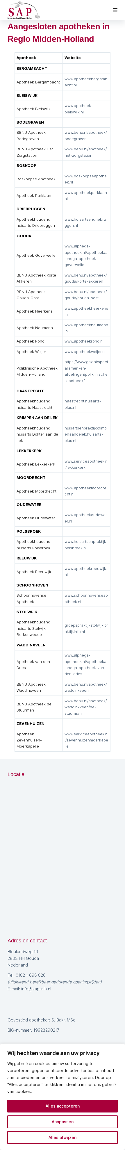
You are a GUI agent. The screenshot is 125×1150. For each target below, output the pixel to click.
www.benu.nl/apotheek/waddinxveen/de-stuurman (86, 707)
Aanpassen (63, 1121)
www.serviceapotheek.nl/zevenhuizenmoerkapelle (86, 740)
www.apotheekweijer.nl (85, 351)
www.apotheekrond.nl (84, 341)
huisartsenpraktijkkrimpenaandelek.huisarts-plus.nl (86, 434)
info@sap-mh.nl (36, 988)
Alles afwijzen (62, 1137)
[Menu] (115, 10)
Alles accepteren (63, 1105)
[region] (62, 1097)
